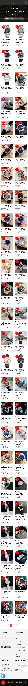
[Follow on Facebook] (2, 647)
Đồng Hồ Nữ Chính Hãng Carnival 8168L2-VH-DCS (19, 493)
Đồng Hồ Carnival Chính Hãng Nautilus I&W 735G (6, 443)
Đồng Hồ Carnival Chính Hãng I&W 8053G (5, 323)
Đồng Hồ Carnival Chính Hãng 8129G (20, 229)
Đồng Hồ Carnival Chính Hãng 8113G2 (20, 112)
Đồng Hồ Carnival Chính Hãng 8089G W (6, 88)
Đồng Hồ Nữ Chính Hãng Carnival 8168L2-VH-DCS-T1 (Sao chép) (20, 568)
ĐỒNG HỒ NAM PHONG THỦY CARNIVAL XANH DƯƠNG (19, 468)
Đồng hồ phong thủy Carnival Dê (6, 616)
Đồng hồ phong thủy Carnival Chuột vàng (20, 592)
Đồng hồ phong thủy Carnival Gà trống (20, 616)
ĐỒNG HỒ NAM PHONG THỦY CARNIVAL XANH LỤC (7, 493)
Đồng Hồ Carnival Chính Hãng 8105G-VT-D (20, 89)
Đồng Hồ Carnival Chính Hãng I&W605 (6, 347)
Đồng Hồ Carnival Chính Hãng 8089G (6, 64)
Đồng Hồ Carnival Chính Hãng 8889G (6, 275)
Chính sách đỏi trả (20, 644)
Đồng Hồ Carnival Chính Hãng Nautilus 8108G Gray (20, 418)
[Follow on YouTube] (10, 647)
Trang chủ (4, 11)
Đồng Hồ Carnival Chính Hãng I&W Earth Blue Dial (21, 323)
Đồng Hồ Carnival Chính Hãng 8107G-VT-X (6, 113)
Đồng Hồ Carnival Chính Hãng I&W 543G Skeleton (20, 299)
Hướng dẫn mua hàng (21, 641)
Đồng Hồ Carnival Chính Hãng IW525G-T (7, 370)
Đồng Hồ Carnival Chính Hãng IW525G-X (21, 370)
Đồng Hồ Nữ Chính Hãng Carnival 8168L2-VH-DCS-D (20, 518)
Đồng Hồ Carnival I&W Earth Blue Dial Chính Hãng (7, 467)
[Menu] (2, 2)
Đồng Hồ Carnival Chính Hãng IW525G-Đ (21, 347)
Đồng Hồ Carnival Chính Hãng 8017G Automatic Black (6, 41)
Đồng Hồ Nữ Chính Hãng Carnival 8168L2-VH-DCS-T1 (6, 567)
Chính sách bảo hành (21, 639)
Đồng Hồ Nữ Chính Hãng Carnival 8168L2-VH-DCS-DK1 (6, 542)
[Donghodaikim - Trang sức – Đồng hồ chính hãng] (14, 2)
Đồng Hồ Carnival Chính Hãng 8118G (6, 183)
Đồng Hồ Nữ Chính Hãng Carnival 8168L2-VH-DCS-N (20, 542)
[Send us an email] (5, 647)
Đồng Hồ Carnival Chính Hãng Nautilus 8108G (6, 394)
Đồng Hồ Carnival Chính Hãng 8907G (20, 275)
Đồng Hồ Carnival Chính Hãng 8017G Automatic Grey (20, 41)
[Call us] (7, 647)
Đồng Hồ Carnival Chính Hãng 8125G (20, 206)
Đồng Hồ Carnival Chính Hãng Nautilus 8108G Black (6, 418)
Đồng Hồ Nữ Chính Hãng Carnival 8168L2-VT (6, 593)
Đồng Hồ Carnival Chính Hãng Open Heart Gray (19, 443)
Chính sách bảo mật (21, 647)
